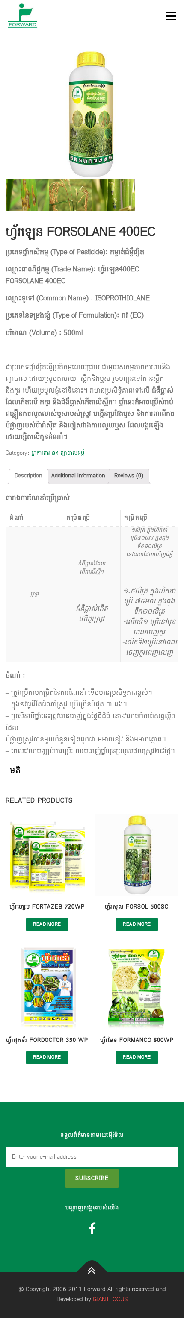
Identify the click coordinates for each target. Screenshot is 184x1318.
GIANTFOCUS (110, 1299)
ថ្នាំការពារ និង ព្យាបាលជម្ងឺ (57, 453)
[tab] (28, 476)
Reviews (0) (128, 476)
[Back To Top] (92, 1272)
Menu (170, 16)
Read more (47, 924)
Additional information (78, 476)
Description (28, 476)
